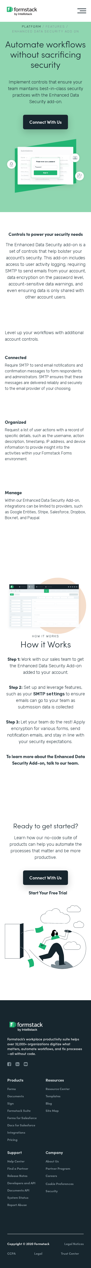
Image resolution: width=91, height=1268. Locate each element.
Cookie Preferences (60, 1183)
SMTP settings (49, 694)
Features (55, 26)
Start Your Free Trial (48, 893)
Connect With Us (45, 122)
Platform (31, 26)
